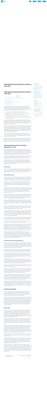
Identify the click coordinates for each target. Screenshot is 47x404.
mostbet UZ (40, 110)
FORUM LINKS (7, 104)
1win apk (22, 293)
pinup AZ (38, 111)
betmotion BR (38, 105)
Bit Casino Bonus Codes (9, 100)
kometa (40, 106)
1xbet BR (38, 104)
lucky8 (42, 108)
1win (35, 103)
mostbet (38, 109)
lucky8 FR (35, 109)
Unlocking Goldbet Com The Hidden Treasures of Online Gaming (38, 89)
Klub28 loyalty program (38, 106)
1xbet (40, 103)
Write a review (8, 99)
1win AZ (37, 103)
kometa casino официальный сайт (38, 108)
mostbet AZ (36, 110)
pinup (35, 111)
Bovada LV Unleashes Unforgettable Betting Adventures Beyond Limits (37, 92)
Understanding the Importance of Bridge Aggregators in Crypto (14, 97)
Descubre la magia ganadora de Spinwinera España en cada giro (38, 86)
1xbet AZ (35, 104)
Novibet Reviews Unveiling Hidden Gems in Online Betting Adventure (38, 97)
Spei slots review (39, 112)
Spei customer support (36, 112)
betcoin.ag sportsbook (9, 103)
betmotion (35, 105)
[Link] (4, 1)
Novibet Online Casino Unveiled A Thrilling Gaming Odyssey (38, 95)
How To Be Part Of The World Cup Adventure (12, 101)
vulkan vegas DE (39, 114)
